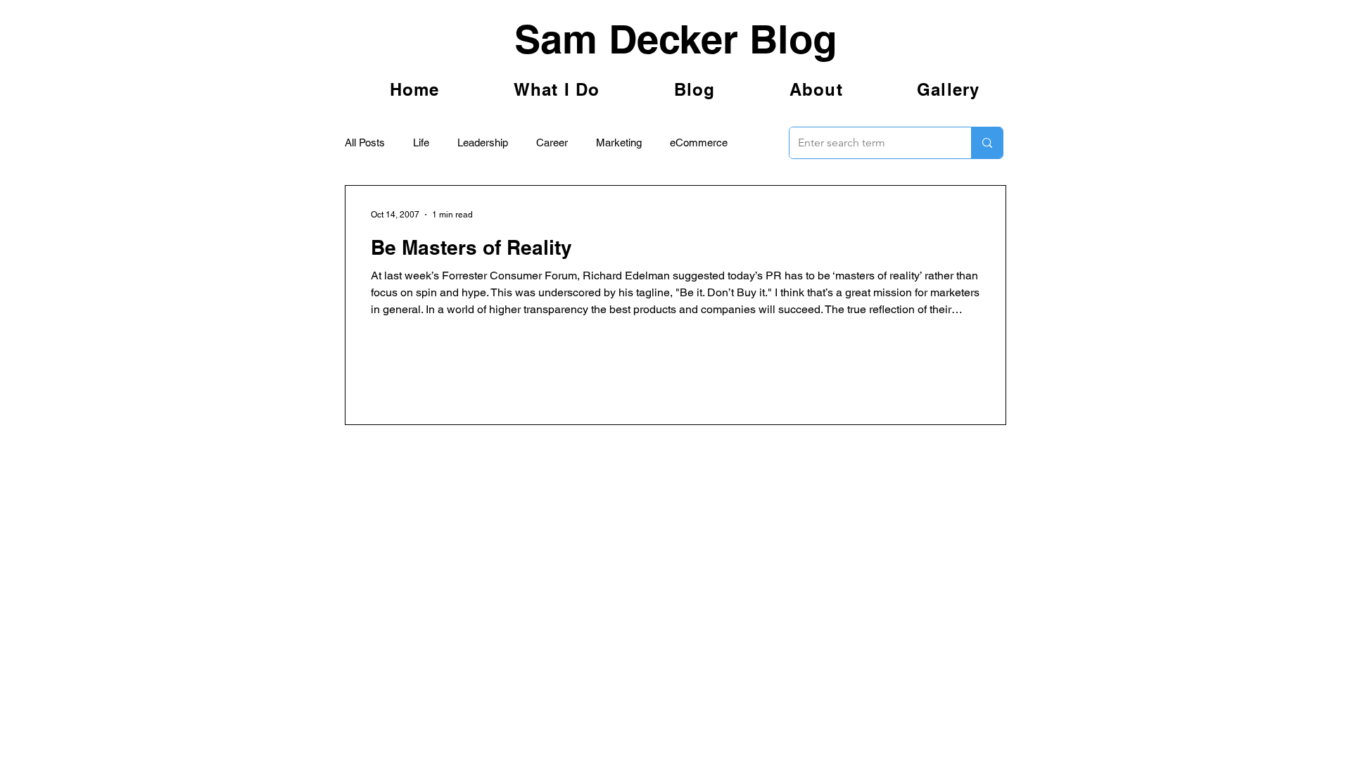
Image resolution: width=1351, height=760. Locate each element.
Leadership (482, 142)
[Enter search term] (987, 142)
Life (421, 142)
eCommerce (699, 142)
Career (552, 142)
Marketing (619, 142)
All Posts (365, 142)
